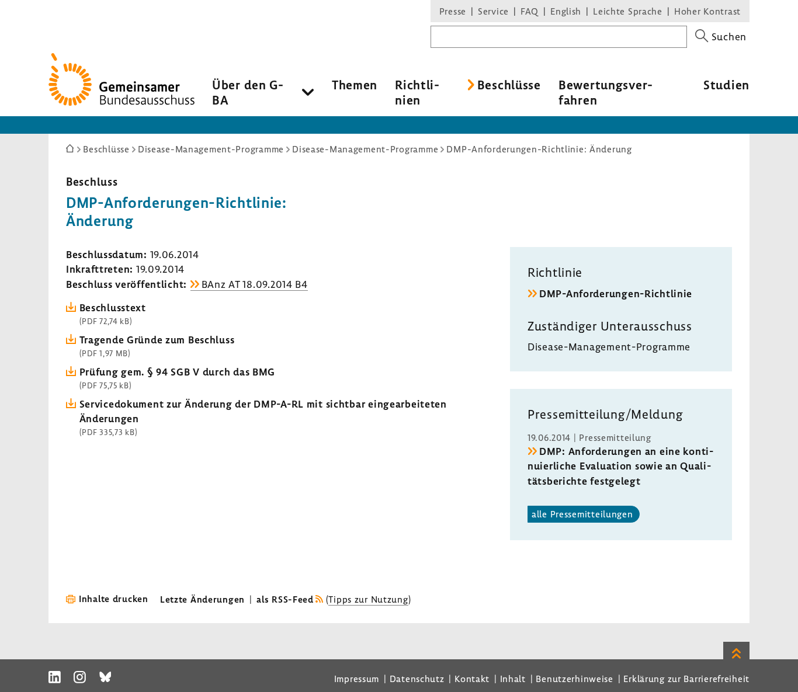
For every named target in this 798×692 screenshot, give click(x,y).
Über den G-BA (248, 92)
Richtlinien (417, 92)
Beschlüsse (509, 84)
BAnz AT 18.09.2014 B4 (255, 284)
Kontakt (472, 678)
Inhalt (513, 678)
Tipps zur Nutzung (368, 599)
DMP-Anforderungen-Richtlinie (615, 293)
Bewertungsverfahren (605, 92)
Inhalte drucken (113, 598)
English (565, 11)
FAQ (530, 11)
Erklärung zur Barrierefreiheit (686, 678)
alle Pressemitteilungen (582, 514)
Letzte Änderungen (202, 599)
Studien (726, 84)
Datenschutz (417, 678)
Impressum (356, 678)
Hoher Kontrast (707, 11)
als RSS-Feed (285, 599)
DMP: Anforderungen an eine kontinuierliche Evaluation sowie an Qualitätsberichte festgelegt (620, 465)
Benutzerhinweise (574, 678)
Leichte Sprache (627, 11)
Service (493, 11)
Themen (354, 84)
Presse (452, 11)
